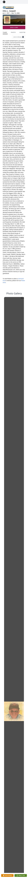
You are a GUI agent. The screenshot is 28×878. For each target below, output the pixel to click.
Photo (13, 32)
